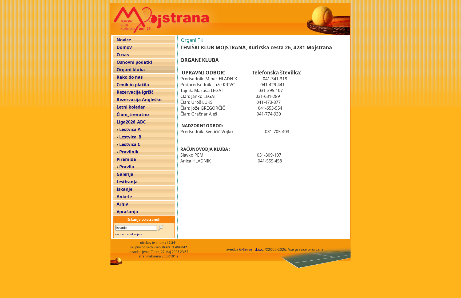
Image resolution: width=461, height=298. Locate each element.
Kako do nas (130, 77)
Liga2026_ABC (131, 122)
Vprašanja (127, 211)
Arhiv (122, 204)
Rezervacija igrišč (135, 92)
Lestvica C (129, 144)
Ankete (124, 197)
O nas (123, 55)
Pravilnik (128, 152)
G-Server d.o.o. (251, 249)
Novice (124, 40)
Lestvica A (130, 129)
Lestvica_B (130, 137)
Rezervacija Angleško (139, 99)
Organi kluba (131, 70)
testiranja (127, 182)
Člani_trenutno (133, 114)
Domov (124, 47)
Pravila (126, 167)
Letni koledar (131, 107)
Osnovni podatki (134, 62)
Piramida (126, 159)
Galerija (125, 174)
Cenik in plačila (133, 85)
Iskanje (124, 189)
